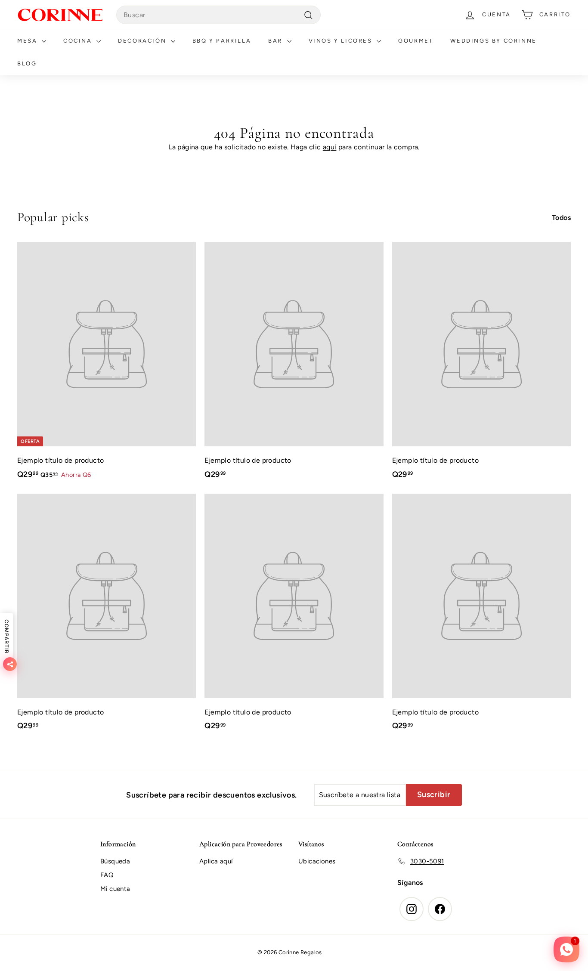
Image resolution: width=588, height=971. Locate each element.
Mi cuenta (115, 889)
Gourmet (415, 40)
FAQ (107, 875)
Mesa (28, 40)
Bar (276, 40)
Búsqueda (115, 861)
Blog (27, 63)
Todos (561, 217)
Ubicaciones (316, 861)
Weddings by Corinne (493, 40)
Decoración (143, 40)
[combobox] (218, 15)
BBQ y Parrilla (221, 40)
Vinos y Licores (342, 40)
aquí (330, 147)
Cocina (78, 40)
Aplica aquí (215, 861)
